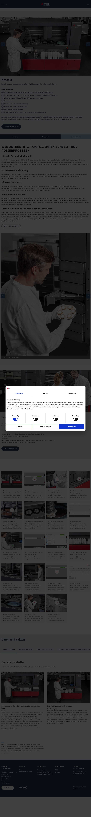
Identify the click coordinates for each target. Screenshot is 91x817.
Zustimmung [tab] (19, 393)
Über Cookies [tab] (72, 393)
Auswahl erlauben (45, 426)
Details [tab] (45, 393)
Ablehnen (19, 426)
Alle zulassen (71, 426)
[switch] (35, 419)
